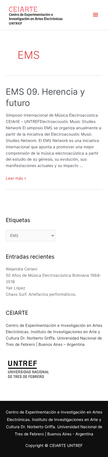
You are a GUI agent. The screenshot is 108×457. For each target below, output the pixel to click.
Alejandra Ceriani (21, 269)
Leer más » (16, 178)
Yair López (15, 288)
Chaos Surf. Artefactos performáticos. (41, 294)
